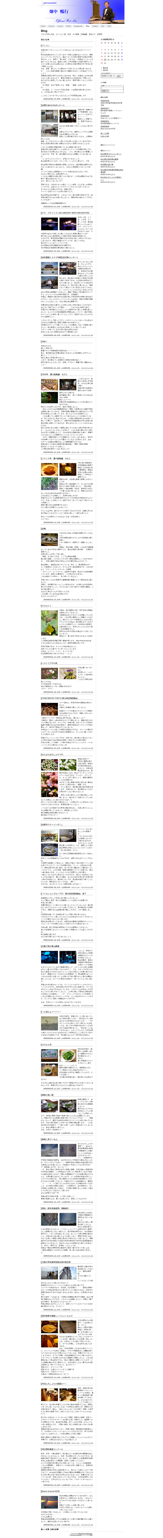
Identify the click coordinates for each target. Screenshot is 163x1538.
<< (102, 39)
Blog (87, 26)
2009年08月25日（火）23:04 (51, 1038)
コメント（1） (75, 887)
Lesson (60, 26)
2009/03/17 (105, 108)
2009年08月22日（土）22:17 (51, 1088)
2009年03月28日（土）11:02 (51, 1309)
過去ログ (92, 34)
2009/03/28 (105, 101)
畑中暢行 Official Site (53, 4)
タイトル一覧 (61, 34)
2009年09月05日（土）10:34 (51, 1005)
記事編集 (84, 34)
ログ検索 (75, 34)
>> (113, 39)
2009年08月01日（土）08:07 (51, 1133)
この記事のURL (65, 98)
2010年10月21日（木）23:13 (51, 251)
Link (102, 26)
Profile (68, 26)
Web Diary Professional (85, 1533)
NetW (91, 1535)
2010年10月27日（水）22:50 (51, 206)
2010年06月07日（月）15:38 (51, 599)
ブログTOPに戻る (47, 34)
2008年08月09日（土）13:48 (51, 1524)
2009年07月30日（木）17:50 (51, 1202)
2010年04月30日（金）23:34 (51, 818)
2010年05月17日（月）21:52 (51, 748)
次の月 (105, 70)
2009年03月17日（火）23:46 (51, 1377)
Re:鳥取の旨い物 (107, 164)
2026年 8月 (107, 39)
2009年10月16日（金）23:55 (51, 940)
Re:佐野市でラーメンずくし (111, 154)
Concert (51, 26)
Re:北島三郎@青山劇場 (109, 159)
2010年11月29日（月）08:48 (51, 98)
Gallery (95, 26)
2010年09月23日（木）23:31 (51, 368)
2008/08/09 (105, 126)
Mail (109, 26)
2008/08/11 (105, 121)
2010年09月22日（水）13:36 (51, 522)
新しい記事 (105, 133)
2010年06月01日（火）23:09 (51, 657)
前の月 (105, 68)
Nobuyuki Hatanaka (76, 1535)
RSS (69, 34)
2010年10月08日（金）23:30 (51, 335)
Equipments (78, 26)
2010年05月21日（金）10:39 (51, 692)
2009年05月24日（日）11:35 (51, 1255)
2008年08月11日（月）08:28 (51, 1485)
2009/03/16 (105, 116)
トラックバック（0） (87, 98)
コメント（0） (75, 98)
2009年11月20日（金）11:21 (51, 887)
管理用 (99, 34)
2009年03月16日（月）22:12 (51, 1443)
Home (43, 26)
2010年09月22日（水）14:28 (51, 452)
